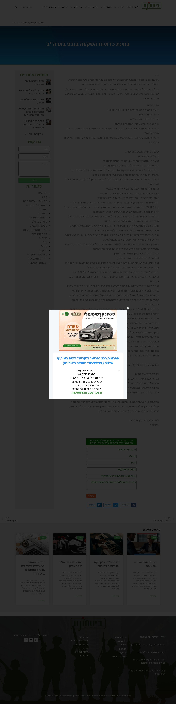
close (127, 308)
